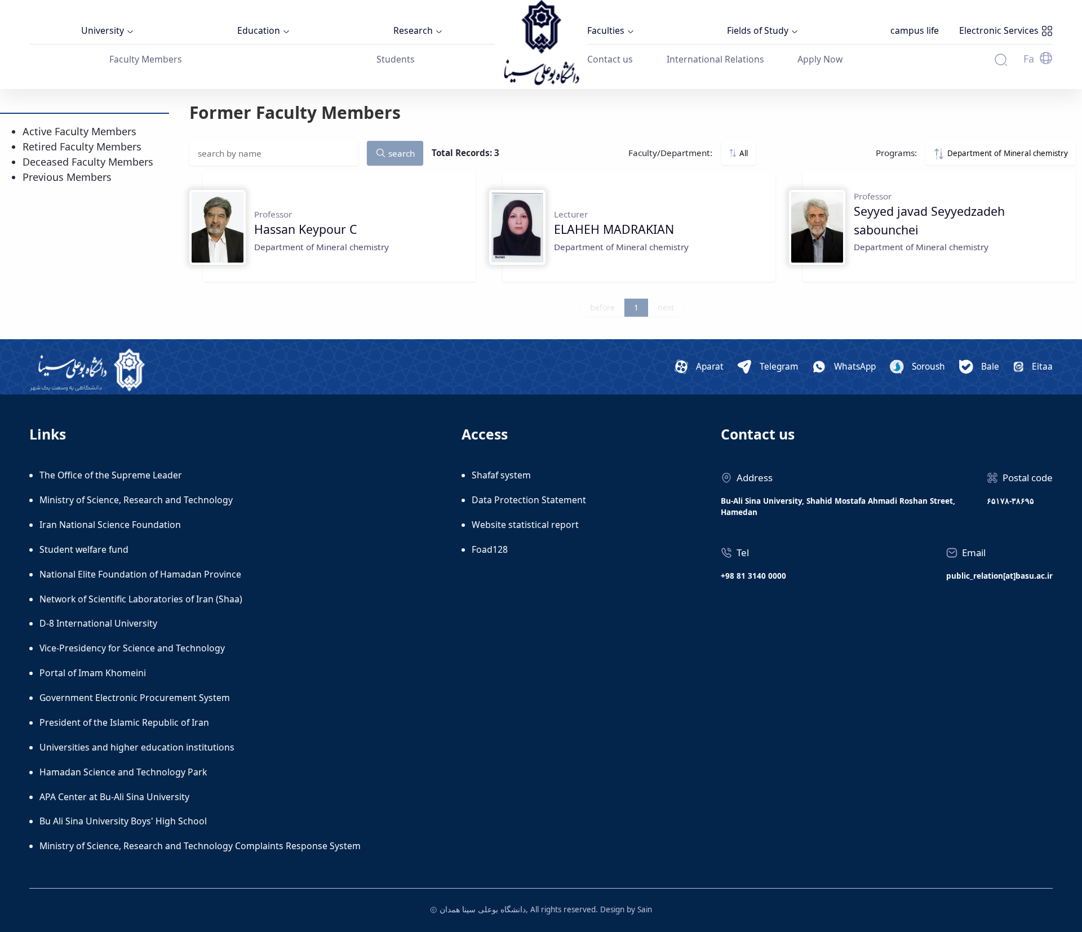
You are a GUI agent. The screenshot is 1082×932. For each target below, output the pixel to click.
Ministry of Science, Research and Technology (136, 500)
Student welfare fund (83, 549)
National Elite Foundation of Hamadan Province (140, 574)
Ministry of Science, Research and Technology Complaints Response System (200, 846)
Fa (1028, 58)
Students (395, 59)
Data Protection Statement (529, 500)
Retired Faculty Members (82, 146)
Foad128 (490, 549)
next (666, 307)
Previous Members (67, 177)
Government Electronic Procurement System (134, 697)
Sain (644, 909)
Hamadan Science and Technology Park (123, 772)
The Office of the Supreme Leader (110, 475)
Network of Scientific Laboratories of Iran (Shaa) (140, 599)
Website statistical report (525, 524)
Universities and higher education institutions (136, 747)
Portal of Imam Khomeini (92, 673)
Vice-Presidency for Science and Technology (132, 648)
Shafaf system (501, 475)
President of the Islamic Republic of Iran (124, 722)
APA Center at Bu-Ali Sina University (114, 797)
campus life (914, 30)
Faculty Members (145, 59)
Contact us (610, 59)
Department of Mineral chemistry (1006, 153)
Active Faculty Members (79, 131)
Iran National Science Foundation (110, 524)
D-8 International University (98, 623)
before (602, 307)
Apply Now (819, 59)
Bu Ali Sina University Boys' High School (123, 821)
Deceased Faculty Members (88, 161)
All (742, 153)
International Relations (715, 59)
